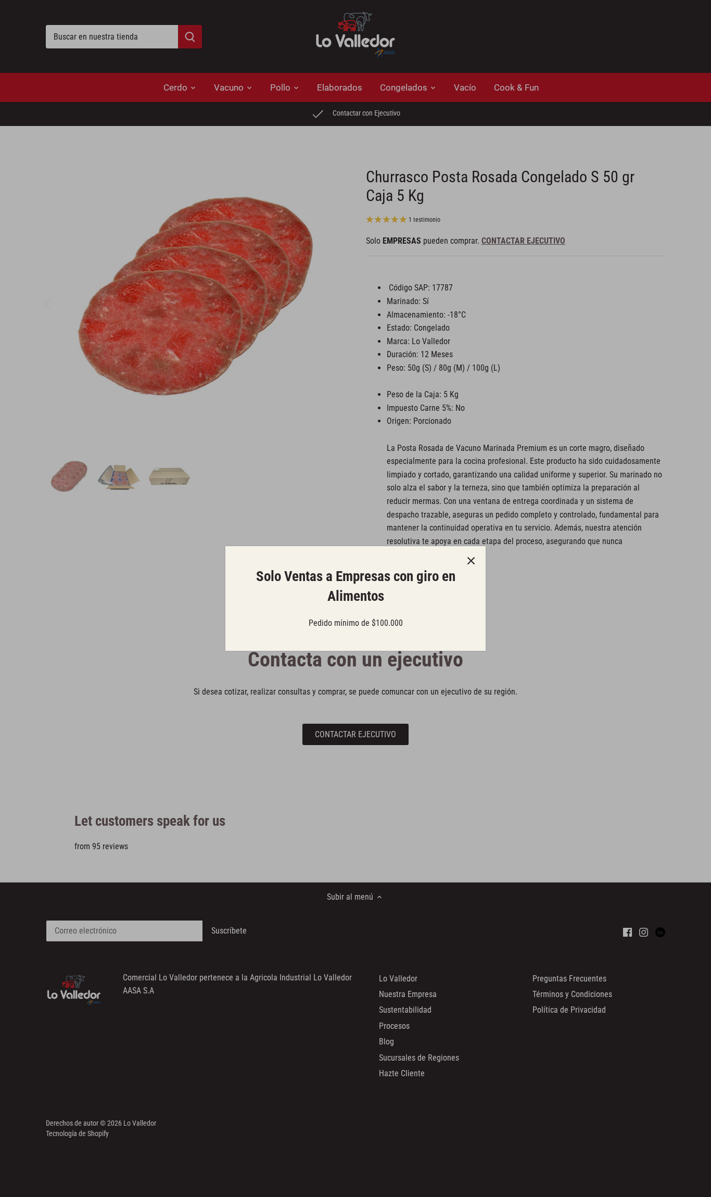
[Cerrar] (471, 560)
